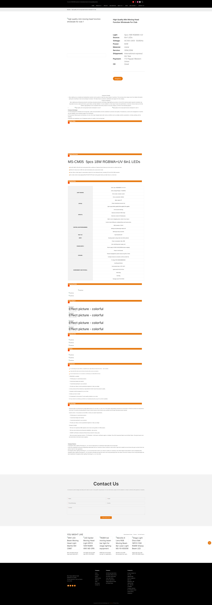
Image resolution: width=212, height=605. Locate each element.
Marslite (68, 9)
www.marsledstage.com (104, 603)
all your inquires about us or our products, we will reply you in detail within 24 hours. (85, 373)
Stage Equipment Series (128, 534)
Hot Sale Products (141, 534)
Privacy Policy (116, 603)
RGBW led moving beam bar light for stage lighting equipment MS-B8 (106, 553)
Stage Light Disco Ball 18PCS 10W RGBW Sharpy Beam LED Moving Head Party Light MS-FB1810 (138, 553)
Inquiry (118, 79)
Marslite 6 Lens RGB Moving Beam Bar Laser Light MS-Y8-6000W (121, 553)
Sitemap (111, 603)
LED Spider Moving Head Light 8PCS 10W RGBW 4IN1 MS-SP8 (89, 553)
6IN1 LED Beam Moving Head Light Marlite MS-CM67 (72, 553)
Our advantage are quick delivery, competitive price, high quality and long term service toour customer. (89, 368)
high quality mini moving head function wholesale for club (84, 9)
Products (135, 534)
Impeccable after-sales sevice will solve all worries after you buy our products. (84, 371)
